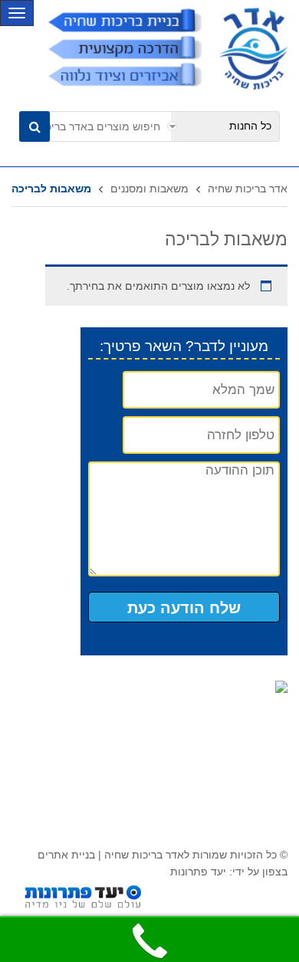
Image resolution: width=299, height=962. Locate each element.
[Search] (34, 126)
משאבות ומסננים (149, 188)
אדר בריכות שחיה (248, 188)
